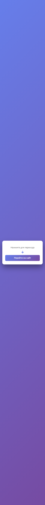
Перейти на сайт (22, 258)
